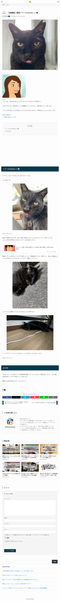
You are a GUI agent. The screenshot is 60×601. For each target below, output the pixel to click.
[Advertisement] (30, 150)
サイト (5, 529)
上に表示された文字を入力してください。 (14, 541)
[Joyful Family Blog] (30, 1)
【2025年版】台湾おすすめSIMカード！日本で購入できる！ (18, 571)
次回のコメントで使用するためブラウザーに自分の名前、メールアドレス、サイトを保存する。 (28, 534)
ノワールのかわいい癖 (13, 128)
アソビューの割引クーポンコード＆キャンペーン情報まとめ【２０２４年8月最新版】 (25, 588)
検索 (55, 561)
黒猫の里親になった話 (10, 117)
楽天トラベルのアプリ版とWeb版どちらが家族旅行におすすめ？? (19, 579)
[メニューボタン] (2, 1)
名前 (6, 518)
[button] (6, 397)
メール (6, 523)
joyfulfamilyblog (10, 427)
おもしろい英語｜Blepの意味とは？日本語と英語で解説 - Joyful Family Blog (34, 248)
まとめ (9, 131)
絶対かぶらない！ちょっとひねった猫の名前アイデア (16, 583)
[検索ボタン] (58, 1)
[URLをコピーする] (53, 397)
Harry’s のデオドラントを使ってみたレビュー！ (15, 575)
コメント (7, 498)
